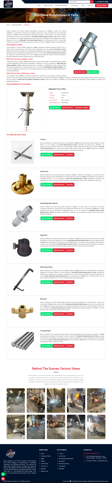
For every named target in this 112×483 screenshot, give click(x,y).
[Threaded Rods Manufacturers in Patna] (22, 343)
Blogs (83, 5)
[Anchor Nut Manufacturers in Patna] (22, 184)
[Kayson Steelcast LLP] (12, 4)
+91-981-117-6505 (102, 2)
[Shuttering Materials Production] (56, 427)
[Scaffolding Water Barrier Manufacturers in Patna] (22, 216)
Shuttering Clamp (46, 267)
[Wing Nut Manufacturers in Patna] (22, 311)
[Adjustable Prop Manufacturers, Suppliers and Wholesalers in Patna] (27, 106)
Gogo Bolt (43, 235)
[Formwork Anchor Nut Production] (56, 400)
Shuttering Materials (61, 5)
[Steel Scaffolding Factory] (76, 427)
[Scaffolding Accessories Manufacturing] (96, 400)
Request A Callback (82, 107)
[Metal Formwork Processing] (76, 400)
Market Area (44, 471)
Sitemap (43, 468)
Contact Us (90, 5)
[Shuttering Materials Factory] (36, 427)
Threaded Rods (45, 331)
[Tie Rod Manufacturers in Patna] (22, 152)
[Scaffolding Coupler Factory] (16, 427)
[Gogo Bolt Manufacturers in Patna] (22, 248)
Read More (70, 154)
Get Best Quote (68, 107)
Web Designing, (83, 481)
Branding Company (103, 481)
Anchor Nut (44, 171)
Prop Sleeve (62, 466)
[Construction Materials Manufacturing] (16, 400)
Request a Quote (101, 5)
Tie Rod (43, 139)
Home (39, 5)
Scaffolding (74, 5)
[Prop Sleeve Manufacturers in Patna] (86, 49)
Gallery (43, 461)
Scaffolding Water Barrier (49, 203)
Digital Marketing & (93, 481)
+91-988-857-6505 (102, 460)
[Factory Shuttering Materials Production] (36, 400)
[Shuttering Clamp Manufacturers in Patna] (22, 279)
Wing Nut (43, 299)
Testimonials (44, 463)
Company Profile (48, 5)
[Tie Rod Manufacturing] (96, 427)
